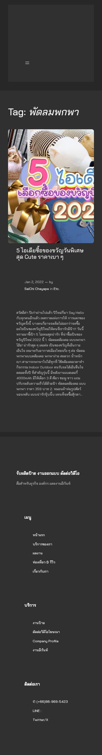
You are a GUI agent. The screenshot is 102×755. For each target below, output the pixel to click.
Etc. (57, 289)
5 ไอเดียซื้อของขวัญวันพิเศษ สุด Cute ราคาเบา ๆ (50, 253)
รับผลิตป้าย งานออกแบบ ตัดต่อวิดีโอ (47, 473)
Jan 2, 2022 (34, 282)
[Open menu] (27, 63)
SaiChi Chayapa (36, 289)
